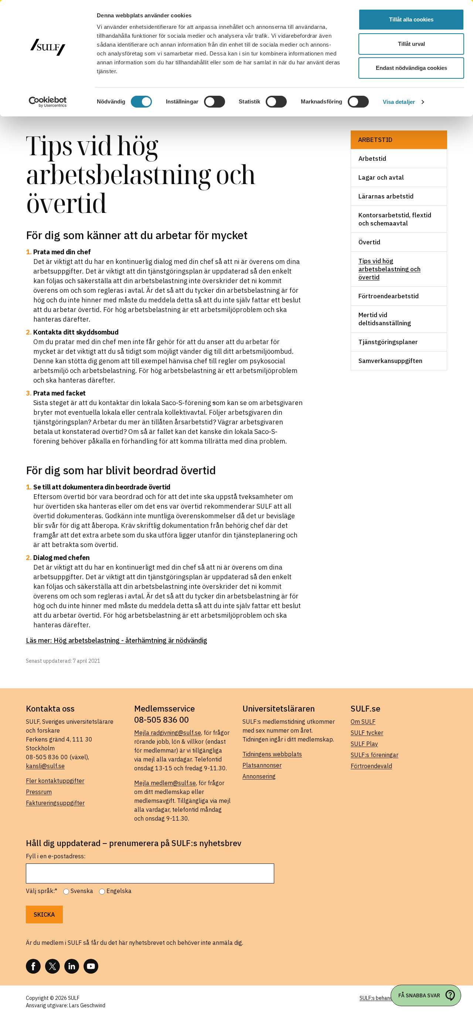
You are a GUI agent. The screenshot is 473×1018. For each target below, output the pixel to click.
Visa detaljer (399, 102)
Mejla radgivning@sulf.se (167, 732)
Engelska (119, 891)
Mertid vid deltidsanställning (384, 319)
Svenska (82, 891)
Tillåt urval (411, 44)
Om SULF (363, 721)
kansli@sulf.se (45, 766)
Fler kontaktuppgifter (55, 780)
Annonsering (259, 776)
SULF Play (364, 743)
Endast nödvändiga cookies (411, 68)
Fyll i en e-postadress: (55, 856)
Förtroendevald (371, 766)
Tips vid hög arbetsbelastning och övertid (389, 269)
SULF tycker (367, 732)
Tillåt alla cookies (411, 19)
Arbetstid (375, 140)
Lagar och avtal (381, 177)
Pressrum (39, 791)
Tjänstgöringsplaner (388, 342)
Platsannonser (262, 765)
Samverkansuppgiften (390, 361)
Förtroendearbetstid (388, 296)
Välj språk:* (41, 891)
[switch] (214, 102)
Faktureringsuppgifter (55, 803)
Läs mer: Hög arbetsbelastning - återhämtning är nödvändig (116, 640)
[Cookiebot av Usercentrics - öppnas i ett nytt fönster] (48, 102)
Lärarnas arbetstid (386, 196)
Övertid (369, 242)
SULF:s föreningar (374, 755)
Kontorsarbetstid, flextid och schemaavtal (394, 219)
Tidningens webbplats (272, 754)
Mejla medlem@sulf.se (165, 783)
